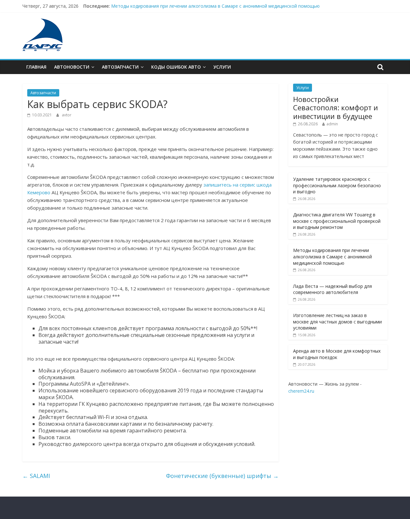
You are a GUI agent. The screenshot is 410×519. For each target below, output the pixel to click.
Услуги (222, 67)
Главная (36, 67)
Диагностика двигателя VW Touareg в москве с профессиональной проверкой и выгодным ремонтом (337, 221)
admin (332, 124)
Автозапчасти (120, 67)
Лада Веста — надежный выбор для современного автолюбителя (332, 289)
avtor (66, 115)
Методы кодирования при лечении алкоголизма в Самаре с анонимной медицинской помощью (215, 6)
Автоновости (71, 67)
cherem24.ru (301, 391)
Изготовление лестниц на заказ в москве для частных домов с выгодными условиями (337, 321)
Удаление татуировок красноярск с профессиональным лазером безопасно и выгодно (337, 185)
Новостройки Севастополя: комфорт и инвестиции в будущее (335, 107)
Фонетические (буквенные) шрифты (222, 476)
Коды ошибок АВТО (176, 67)
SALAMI (36, 476)
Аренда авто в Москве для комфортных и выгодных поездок (337, 354)
